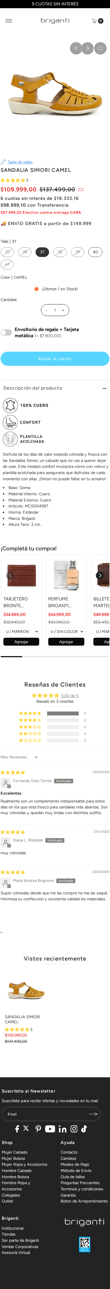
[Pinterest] (38, 1129)
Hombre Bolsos (15, 1176)
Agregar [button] (21, 641)
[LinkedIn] (62, 1129)
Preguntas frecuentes (80, 1182)
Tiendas (9, 1234)
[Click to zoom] (100, 48)
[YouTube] (50, 1129)
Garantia (68, 1195)
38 (60, 251)
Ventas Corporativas (20, 1246)
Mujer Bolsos (13, 1158)
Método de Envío (76, 1170)
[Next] (87, 48)
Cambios (68, 1158)
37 (42, 251)
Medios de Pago (75, 1164)
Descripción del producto (32, 388)
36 (25, 251)
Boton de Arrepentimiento (84, 1201)
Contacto (69, 1152)
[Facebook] (17, 1129)
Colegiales (11, 1195)
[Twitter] (27, 1129)
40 (95, 251)
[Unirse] (93, 1114)
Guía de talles (73, 1176)
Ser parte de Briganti (20, 1240)
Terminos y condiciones (82, 1188)
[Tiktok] (84, 1129)
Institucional (12, 1228)
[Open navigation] (9, 21)
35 (7, 251)
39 (77, 251)
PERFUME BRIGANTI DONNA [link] (58, 602)
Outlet (7, 1201)
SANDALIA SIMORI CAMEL (22, 1019)
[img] (13, 772)
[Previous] (76, 48)
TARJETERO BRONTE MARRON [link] (15, 602)
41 (7, 264)
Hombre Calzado (17, 1170)
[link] (21, 575)
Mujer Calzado (14, 1152)
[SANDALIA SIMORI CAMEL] (26, 990)
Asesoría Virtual (16, 1252)
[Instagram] (74, 1129)
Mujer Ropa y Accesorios (24, 1164)
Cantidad (8, 299)
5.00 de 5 (69, 695)
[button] (13, 180)
